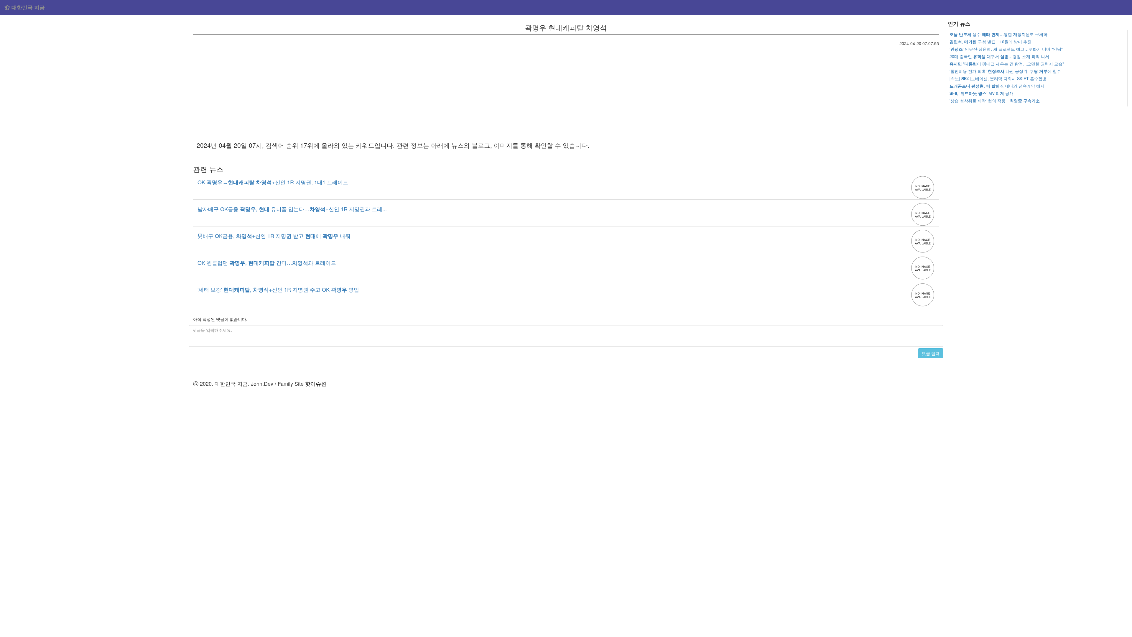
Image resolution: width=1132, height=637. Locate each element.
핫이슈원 (315, 383)
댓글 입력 (931, 353)
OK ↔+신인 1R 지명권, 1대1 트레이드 (273, 182)
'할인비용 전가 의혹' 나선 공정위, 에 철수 (1005, 71)
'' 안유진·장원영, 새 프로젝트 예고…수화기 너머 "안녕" (1006, 49)
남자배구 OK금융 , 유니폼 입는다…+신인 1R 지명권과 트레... (292, 209)
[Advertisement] (94, 59)
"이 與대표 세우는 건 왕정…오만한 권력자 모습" (1007, 64)
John (256, 383)
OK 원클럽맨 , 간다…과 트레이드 (267, 262)
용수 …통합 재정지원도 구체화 (998, 34)
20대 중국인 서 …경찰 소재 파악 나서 (999, 56)
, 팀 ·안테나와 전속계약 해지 (997, 86)
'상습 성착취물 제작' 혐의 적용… (995, 101)
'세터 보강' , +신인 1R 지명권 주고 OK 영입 (278, 289)
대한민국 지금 (27, 7)
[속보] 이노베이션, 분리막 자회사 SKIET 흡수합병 (998, 78)
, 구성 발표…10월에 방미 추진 (990, 42)
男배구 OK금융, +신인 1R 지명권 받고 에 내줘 (274, 235)
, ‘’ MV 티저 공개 (981, 93)
